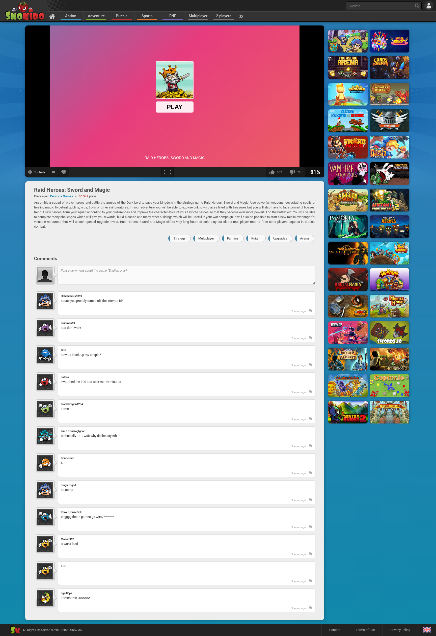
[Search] (417, 6)
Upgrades (280, 238)
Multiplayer (198, 16)
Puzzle (121, 16)
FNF (172, 16)
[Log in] (428, 5)
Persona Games (61, 196)
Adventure (96, 16)
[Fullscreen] (167, 172)
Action (70, 16)
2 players (223, 16)
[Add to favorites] (64, 172)
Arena (304, 238)
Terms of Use (365, 630)
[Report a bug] (53, 172)
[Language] (427, 630)
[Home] (52, 16)
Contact (334, 630)
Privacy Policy (400, 630)
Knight (255, 238)
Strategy (179, 238)
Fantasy (232, 238)
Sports (147, 16)
